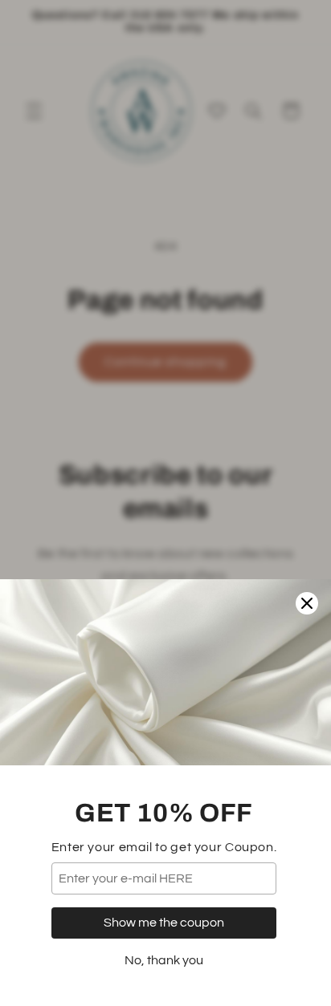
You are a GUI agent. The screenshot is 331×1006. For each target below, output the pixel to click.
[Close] (307, 603)
